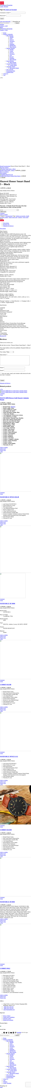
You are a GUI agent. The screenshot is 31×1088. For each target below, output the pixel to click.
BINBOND (12, 45)
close (1, 1087)
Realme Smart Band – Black (7, 170)
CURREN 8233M (6, 830)
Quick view (3, 450)
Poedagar (12, 44)
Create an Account (11, 9)
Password (3, 15)
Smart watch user (13, 217)
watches (20, 217)
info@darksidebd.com (9, 1009)
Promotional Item (10, 71)
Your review (3, 354)
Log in (2, 18)
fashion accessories (20, 216)
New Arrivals (9, 69)
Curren (11, 42)
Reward (12, 56)
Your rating (3, 352)
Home (1, 166)
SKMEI (12, 37)
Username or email (5, 12)
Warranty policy (7, 1018)
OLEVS (12, 40)
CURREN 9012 (5, 968)
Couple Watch (13, 65)
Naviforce (12, 41)
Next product (3, 173)
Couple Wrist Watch (11, 63)
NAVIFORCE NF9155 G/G (9, 756)
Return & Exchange (8, 1020)
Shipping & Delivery (8, 226)
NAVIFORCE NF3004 (7, 902)
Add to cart (3, 211)
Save (3, 2)
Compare (2, 213)
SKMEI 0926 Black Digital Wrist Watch (10, 176)
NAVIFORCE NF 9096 (7, 603)
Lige (11, 55)
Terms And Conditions (9, 1017)
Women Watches (10, 48)
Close (1, 395)
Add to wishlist (4, 214)
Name (2, 367)
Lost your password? (5, 21)
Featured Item (9, 72)
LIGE (11, 38)
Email (2, 370)
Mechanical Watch (14, 68)
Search (17, 23)
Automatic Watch (10, 66)
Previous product (4, 167)
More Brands (13, 47)
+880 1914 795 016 (8, 1006)
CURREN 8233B (5, 684)
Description (6, 223)
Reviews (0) (6, 224)
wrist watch (25, 217)
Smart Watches (10, 61)
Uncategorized (6, 166)
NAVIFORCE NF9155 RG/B (9, 497)
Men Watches (9, 35)
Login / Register (7, 1083)
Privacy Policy (6, 1015)
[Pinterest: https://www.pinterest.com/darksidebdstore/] (16, 1033)
